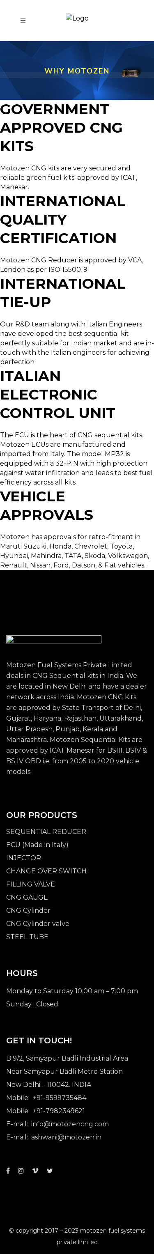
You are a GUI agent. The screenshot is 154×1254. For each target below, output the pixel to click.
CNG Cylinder (28, 910)
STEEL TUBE (27, 937)
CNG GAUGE (27, 897)
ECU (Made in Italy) (37, 845)
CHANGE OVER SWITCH (46, 871)
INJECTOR (23, 858)
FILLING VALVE (30, 884)
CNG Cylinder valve (37, 924)
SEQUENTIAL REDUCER (46, 832)
